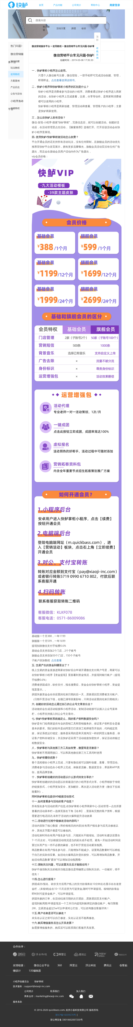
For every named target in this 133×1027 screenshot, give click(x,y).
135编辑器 (35, 970)
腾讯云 (108, 965)
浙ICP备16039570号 (65, 1014)
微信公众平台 (41, 965)
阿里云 (74, 965)
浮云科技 (90, 965)
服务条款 (17, 1001)
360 (59, 965)
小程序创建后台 (21, 981)
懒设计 (17, 970)
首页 (41, 4)
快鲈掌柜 (38, 981)
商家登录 (115, 5)
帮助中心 (95, 4)
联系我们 (54, 991)
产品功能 (57, 4)
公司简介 (76, 4)
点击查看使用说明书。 (64, 80)
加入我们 (80, 991)
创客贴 (123, 965)
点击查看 (56, 660)
